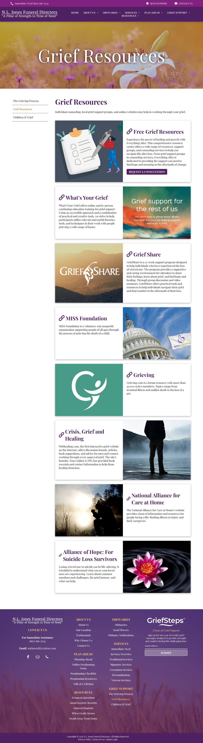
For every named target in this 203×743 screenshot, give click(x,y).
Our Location (83, 630)
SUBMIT (166, 653)
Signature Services (121, 664)
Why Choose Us (83, 640)
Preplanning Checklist (83, 673)
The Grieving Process (121, 693)
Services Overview (121, 654)
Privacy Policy (84, 739)
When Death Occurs (83, 713)
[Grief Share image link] (89, 273)
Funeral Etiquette (83, 708)
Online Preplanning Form (83, 666)
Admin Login (112, 739)
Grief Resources (121, 699)
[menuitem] (75, 12)
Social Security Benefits (83, 702)
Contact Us (83, 645)
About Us (83, 624)
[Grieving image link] (89, 390)
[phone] (47, 657)
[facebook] (28, 657)
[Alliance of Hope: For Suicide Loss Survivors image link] (157, 567)
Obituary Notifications (121, 635)
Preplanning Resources (83, 678)
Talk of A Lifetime (83, 683)
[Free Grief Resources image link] (89, 151)
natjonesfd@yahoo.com (42, 648)
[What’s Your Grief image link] (157, 213)
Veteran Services (121, 680)
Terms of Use (98, 739)
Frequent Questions (83, 697)
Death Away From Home (83, 718)
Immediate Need (120, 648)
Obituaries (121, 624)
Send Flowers (121, 630)
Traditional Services (121, 659)
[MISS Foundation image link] (157, 333)
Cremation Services (121, 669)
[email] (37, 657)
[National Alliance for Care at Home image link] (89, 510)
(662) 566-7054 (41, 3)
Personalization (121, 675)
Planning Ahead (83, 659)
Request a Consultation (147, 172)
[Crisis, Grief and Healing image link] (157, 450)
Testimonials (83, 635)
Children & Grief (121, 704)
